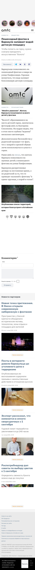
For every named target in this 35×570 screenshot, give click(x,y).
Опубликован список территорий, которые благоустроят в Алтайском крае (17, 207)
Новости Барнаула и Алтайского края (12, 533)
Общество (15, 35)
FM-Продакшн (5, 518)
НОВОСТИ (4, 35)
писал (17, 155)
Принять (25, 564)
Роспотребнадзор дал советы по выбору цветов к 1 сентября (17, 468)
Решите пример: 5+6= (8, 281)
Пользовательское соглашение (10, 521)
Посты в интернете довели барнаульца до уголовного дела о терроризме (15, 365)
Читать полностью (17, 355)
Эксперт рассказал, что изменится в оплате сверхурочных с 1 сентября (16, 420)
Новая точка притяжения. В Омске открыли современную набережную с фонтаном (17, 307)
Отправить (7, 285)
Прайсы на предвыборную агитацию (11, 530)
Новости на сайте (6, 516)
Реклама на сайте (6, 523)
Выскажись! (7, 64)
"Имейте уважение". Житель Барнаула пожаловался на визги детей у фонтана (15, 113)
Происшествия (17, 107)
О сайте (3, 528)
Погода (3, 525)
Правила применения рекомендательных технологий (16, 536)
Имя (3, 261)
